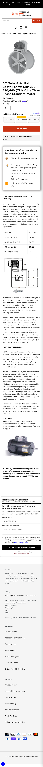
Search (36, 21)
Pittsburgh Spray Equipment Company (20, 595)
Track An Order (11, 663)
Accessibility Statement (15, 638)
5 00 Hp (9, 34)
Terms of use (10, 644)
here (16, 179)
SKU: (17, 136)
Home (2, 34)
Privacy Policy (11, 632)
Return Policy (10, 650)
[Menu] (26, 27)
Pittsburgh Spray (17, 756)
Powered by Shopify (31, 756)
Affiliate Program (12, 656)
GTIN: (5, 139)
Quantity (6, 104)
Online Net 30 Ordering (15, 669)
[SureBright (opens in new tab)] (36, 113)
